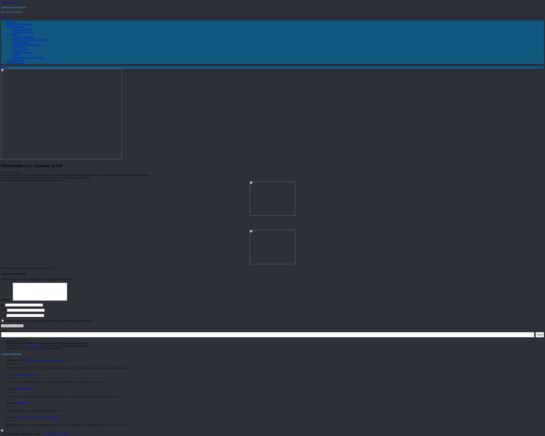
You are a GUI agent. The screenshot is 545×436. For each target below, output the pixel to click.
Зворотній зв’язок (15, 62)
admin (9, 374)
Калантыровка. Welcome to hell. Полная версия (37, 417)
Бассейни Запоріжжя (22, 52)
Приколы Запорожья (22, 32)
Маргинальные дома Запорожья (27, 57)
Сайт (3, 315)
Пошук (4, 331)
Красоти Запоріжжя (22, 29)
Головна (11, 21)
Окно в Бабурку (22, 403)
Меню (4, 17)
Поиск (539, 335)
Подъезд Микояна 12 (26, 374)
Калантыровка (19, 50)
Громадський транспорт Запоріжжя (29, 39)
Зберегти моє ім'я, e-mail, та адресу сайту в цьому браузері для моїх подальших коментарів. (48, 321)
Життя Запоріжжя (15, 27)
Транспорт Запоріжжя (23, 37)
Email (3, 310)
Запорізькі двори (20, 42)
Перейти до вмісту (10, 2)
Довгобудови (18, 47)
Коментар (6, 300)
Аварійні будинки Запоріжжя (26, 44)
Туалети (16, 55)
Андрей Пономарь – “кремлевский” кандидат (43, 360)
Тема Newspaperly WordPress (56, 433)
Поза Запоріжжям (15, 60)
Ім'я (3, 305)
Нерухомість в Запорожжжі (20, 24)
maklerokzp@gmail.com (31, 346)
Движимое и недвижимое (13, 7)
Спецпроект (13, 34)
